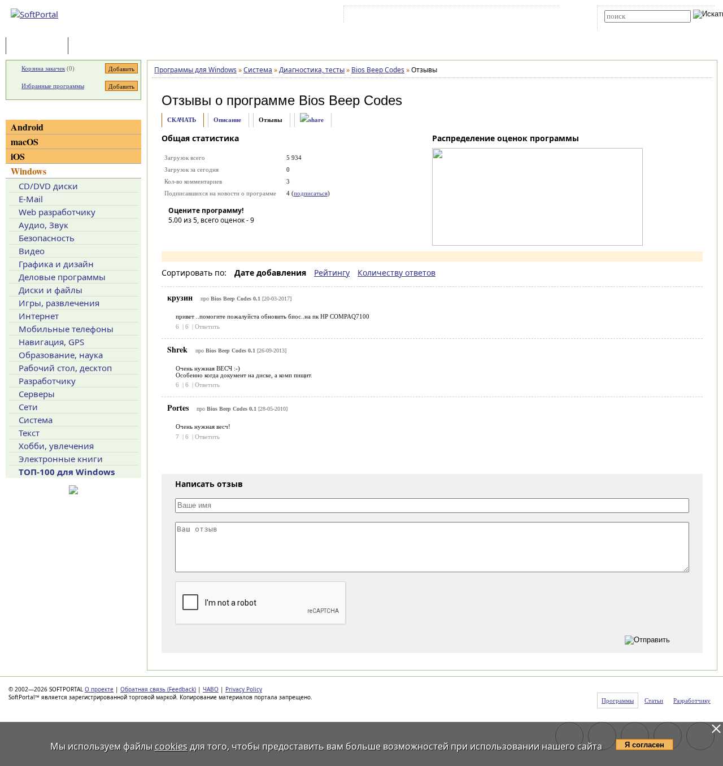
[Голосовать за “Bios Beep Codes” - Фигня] (176, 236)
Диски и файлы (50, 289)
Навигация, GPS (51, 341)
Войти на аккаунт (380, 16)
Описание (227, 119)
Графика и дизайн (56, 263)
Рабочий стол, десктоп (65, 367)
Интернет (39, 315)
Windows (28, 170)
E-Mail (31, 198)
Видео (32, 250)
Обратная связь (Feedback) (158, 689)
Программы (39, 46)
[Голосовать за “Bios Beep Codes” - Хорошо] (227, 236)
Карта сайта (502, 16)
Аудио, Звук (43, 224)
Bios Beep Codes (350, 100)
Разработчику (47, 380)
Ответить (207, 326)
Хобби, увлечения (56, 445)
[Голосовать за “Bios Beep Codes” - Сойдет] (210, 236)
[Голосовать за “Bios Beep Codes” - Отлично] (244, 236)
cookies (171, 746)
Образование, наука (61, 354)
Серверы (37, 393)
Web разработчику (57, 211)
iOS (18, 156)
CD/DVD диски (48, 186)
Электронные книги (61, 458)
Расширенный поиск (636, 26)
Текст (29, 432)
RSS (537, 16)
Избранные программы (52, 85)
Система (36, 419)
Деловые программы (62, 276)
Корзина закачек (43, 68)
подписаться (311, 193)
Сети (28, 406)
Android (27, 126)
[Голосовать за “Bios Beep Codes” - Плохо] (193, 236)
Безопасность (47, 237)
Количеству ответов (396, 272)
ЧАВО (211, 689)
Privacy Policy (243, 689)
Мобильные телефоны (66, 328)
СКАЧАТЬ (181, 119)
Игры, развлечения (59, 302)
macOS (24, 141)
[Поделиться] (312, 120)
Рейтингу (332, 272)
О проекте (99, 689)
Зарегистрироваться (444, 16)
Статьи (95, 46)
